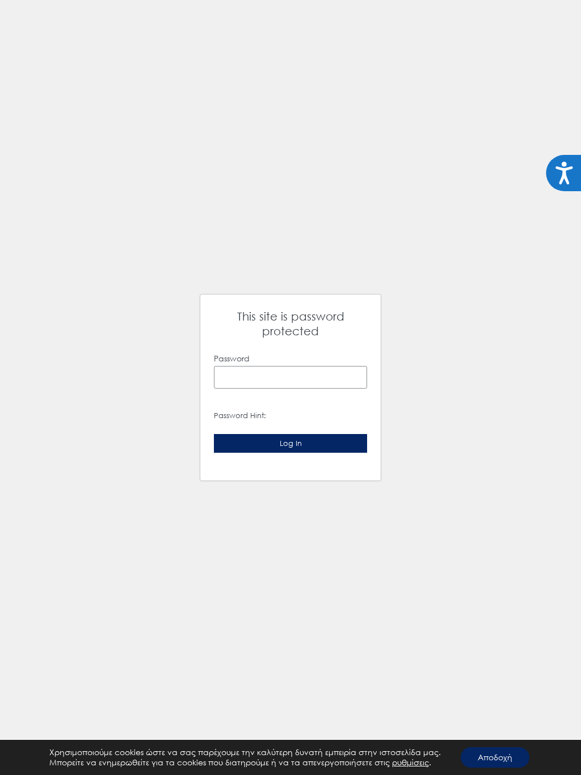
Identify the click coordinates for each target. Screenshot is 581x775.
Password (232, 358)
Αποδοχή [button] (495, 757)
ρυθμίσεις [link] (410, 762)
